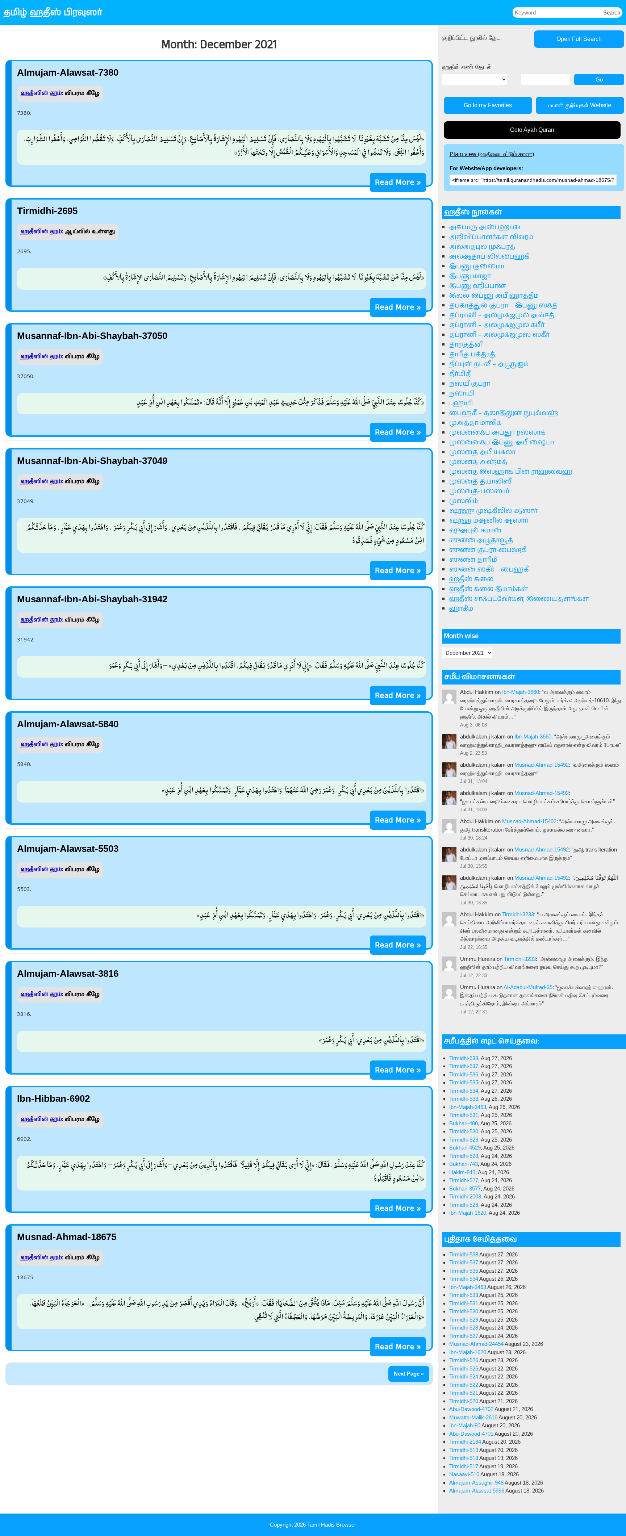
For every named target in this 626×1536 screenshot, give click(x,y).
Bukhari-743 (463, 1164)
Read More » (398, 182)
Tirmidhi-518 (463, 1458)
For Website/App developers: (486, 168)
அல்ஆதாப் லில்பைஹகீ (489, 256)
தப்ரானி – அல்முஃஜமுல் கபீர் (496, 325)
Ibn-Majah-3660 (520, 692)
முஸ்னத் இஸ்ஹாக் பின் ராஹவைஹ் (510, 472)
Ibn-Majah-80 (464, 1425)
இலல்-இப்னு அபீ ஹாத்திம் (494, 296)
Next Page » (409, 1373)
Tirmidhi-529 (463, 1140)
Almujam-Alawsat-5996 (476, 1490)
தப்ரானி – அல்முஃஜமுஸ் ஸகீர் (499, 335)
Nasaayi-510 (464, 1474)
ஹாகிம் (461, 609)
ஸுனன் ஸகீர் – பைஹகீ (489, 569)
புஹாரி (461, 403)
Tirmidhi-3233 (518, 914)
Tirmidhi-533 (463, 1099)
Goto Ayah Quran (532, 130)
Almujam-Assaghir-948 (476, 1483)
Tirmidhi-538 (463, 1058)
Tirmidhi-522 (463, 1385)
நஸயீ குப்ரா (469, 384)
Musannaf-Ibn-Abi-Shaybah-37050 (92, 335)
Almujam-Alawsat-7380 (67, 72)
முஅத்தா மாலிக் (475, 423)
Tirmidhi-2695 (47, 210)
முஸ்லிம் (463, 501)
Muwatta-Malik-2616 (473, 1417)
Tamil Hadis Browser (331, 1525)
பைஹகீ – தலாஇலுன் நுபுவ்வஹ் (503, 413)
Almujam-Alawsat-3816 (67, 973)
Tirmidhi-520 (463, 1401)
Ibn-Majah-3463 (467, 1107)
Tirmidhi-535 (463, 1082)
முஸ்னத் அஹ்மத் (478, 462)
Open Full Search (579, 39)
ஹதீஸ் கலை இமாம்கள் (488, 589)
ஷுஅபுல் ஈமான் (475, 530)
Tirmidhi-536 (463, 1074)
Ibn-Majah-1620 (467, 1213)
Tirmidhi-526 (463, 1205)
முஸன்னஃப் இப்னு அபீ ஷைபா (502, 442)
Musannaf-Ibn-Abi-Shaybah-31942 (92, 599)
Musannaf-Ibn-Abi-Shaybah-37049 (92, 460)
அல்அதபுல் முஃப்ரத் (482, 247)
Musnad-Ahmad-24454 (476, 1344)
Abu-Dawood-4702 (471, 1409)
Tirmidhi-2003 (465, 1196)
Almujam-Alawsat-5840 (67, 724)
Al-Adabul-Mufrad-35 (528, 987)
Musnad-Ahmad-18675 (66, 1236)
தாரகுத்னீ (465, 345)
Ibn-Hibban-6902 (53, 1098)
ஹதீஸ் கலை (471, 579)
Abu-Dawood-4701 (471, 1434)
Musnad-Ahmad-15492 (541, 765)
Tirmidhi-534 (463, 1091)
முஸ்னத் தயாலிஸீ (480, 481)
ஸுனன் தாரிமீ (473, 560)
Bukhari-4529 (465, 1147)
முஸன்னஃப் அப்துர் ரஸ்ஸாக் (497, 433)
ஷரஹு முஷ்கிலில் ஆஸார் (493, 511)
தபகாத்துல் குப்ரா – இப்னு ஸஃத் (503, 305)
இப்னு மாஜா (470, 276)
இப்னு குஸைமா (476, 266)
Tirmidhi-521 (463, 1393)
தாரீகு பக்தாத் (472, 354)
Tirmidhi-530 (463, 1131)
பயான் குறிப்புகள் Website (579, 105)
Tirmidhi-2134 (465, 1442)
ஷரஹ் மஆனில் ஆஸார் (488, 521)
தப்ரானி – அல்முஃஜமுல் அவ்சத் (501, 315)
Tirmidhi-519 (463, 1450)
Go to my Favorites (488, 105)
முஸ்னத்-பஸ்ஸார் (479, 491)
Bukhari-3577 (465, 1188)
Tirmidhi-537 (463, 1066)
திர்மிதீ (460, 374)
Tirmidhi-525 (463, 1368)
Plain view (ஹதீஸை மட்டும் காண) (492, 154)
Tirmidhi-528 (463, 1156)
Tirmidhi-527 (463, 1180)
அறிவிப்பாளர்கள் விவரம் (491, 237)
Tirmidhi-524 (463, 1376)
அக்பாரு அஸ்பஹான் (485, 227)
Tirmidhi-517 (463, 1466)
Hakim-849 (462, 1172)
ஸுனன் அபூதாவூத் (481, 540)
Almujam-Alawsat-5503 (67, 848)
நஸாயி (462, 393)
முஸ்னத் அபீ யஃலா (482, 452)
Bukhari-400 (463, 1123)
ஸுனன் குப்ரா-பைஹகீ (487, 550)
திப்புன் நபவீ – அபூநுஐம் (489, 364)
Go (599, 79)
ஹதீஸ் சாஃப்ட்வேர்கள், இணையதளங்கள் (519, 599)
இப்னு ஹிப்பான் (477, 286)
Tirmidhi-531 (463, 1115)
